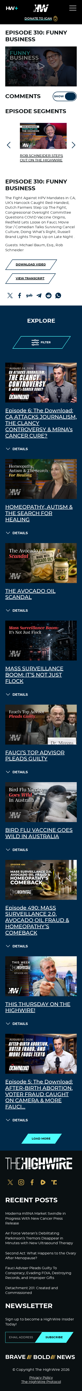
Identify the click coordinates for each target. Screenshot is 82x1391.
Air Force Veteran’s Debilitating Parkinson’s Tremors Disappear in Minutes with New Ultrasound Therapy (39, 1238)
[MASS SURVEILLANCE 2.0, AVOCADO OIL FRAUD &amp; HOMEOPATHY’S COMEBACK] (41, 880)
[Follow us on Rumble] (43, 1182)
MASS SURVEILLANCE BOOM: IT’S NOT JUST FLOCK (34, 675)
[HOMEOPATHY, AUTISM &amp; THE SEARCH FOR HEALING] (41, 479)
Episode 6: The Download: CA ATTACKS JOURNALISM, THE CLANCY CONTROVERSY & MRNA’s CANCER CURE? (41, 423)
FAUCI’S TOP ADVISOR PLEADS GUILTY (35, 756)
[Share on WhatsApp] (58, 295)
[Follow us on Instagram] (21, 1182)
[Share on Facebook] (19, 295)
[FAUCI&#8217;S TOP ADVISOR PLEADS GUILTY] (41, 725)
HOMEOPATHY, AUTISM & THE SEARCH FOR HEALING (39, 513)
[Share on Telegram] (39, 295)
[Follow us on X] (10, 1182)
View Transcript (30, 278)
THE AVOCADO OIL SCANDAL (30, 594)
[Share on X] (10, 295)
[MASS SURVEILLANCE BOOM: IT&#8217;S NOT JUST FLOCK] (41, 641)
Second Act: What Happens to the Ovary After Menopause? (40, 1256)
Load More (41, 1138)
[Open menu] (73, 8)
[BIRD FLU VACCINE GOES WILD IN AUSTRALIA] (41, 802)
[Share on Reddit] (48, 295)
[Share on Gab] (29, 295)
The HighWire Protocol (41, 1382)
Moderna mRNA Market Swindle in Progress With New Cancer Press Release (35, 1218)
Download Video (31, 264)
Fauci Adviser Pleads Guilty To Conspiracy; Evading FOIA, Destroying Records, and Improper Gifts (38, 1273)
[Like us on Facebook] (32, 1182)
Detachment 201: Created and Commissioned (31, 1290)
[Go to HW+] (11, 8)
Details (20, 449)
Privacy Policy (41, 1377)
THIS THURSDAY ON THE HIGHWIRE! (37, 1007)
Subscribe (54, 1337)
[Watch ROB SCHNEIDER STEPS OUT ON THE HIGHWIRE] (43, 136)
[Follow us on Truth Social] (54, 1182)
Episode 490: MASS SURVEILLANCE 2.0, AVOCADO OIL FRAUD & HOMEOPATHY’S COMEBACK (37, 920)
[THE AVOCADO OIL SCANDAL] (41, 563)
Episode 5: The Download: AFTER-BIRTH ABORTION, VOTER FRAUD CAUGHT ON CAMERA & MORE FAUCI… (39, 1094)
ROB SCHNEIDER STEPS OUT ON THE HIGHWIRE (41, 158)
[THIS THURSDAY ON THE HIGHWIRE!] (41, 976)
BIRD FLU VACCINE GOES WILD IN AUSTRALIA (39, 833)
